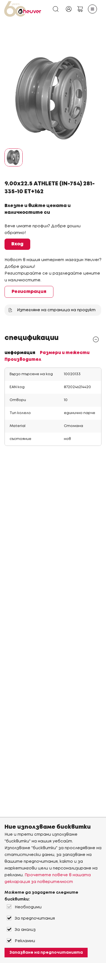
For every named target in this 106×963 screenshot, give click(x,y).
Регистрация (29, 292)
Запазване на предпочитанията (46, 952)
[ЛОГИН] (68, 9)
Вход (17, 244)
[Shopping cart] (80, 9)
